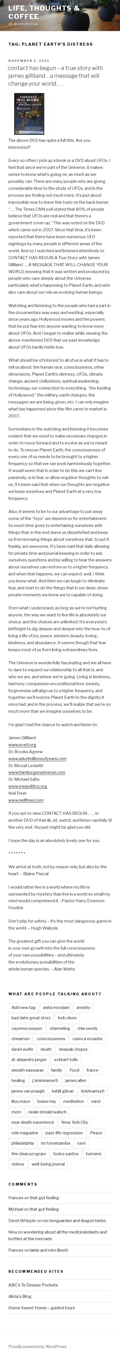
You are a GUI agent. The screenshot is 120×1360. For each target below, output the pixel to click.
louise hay (46, 1101)
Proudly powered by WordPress (37, 1346)
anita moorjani (56, 1007)
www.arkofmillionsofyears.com (37, 758)
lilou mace (20, 1101)
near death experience (32, 1122)
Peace (96, 1132)
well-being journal (48, 1164)
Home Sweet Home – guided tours (41, 1307)
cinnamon (20, 1038)
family (56, 1070)
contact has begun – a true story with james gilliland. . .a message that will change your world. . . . (55, 76)
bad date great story (31, 1017)
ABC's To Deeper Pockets (33, 1285)
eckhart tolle (66, 1059)
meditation (73, 1101)
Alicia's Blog (20, 1296)
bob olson (67, 1017)
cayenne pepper (26, 1028)
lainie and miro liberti (49, 1250)
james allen (75, 1080)
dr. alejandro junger (29, 1059)
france (93, 1070)
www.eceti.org (22, 744)
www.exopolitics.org (27, 786)
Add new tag (23, 1007)
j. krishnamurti (45, 1080)
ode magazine (24, 1132)
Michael (15, 1209)
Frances (15, 1197)
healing (18, 1080)
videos (17, 1164)
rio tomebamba (55, 1143)
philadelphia (22, 1143)
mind (95, 1101)
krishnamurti (92, 1091)
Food (74, 1070)
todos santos (66, 1153)
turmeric (94, 1153)
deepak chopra (73, 1049)
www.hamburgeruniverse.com (36, 772)
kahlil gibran (63, 1091)
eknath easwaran (27, 1070)
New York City (74, 1122)
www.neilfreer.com (26, 800)
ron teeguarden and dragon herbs (74, 1220)
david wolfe (22, 1049)
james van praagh (28, 1091)
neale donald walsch (47, 1112)
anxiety (83, 1007)
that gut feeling (44, 1197)
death (46, 1049)
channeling (60, 1028)
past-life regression (64, 1132)
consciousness (51, 1038)
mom (16, 1112)
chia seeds (87, 1028)
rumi (81, 1143)
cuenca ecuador (88, 1038)
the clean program (28, 1153)
